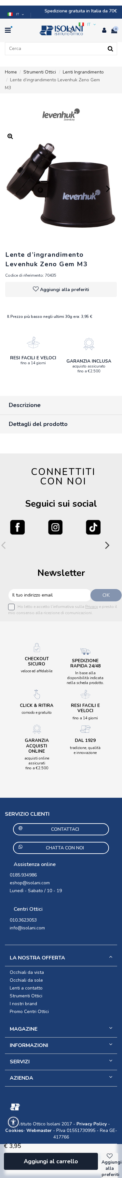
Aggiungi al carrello (51, 1161)
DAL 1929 (85, 740)
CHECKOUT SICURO (37, 661)
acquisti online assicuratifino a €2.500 (36, 763)
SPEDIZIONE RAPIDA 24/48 (85, 663)
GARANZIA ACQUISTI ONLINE (37, 745)
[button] (16, 14)
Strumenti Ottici (26, 996)
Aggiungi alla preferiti (64, 289)
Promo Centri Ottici (29, 1011)
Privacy (91, 606)
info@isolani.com (27, 928)
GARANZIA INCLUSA (88, 361)
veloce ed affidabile (36, 671)
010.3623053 (23, 920)
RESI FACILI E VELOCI (33, 358)
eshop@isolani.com (30, 883)
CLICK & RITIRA (36, 705)
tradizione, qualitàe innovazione (85, 750)
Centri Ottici (28, 909)
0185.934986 (23, 875)
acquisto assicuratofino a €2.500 (88, 369)
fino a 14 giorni (33, 363)
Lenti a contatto (26, 988)
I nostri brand (23, 1004)
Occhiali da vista (27, 972)
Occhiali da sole (26, 980)
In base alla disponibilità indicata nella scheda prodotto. (85, 677)
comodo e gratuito (37, 712)
